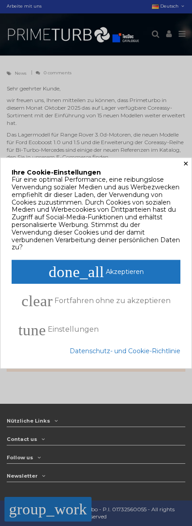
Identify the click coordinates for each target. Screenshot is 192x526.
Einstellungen (58, 330)
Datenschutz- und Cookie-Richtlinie (125, 351)
